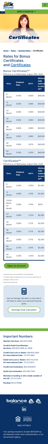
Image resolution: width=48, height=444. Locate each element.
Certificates (21, 65)
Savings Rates (24, 51)
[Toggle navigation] (45, 5)
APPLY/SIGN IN (25, 11)
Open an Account (16, 265)
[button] (2, 11)
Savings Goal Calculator (24, 309)
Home (6, 51)
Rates (13, 51)
